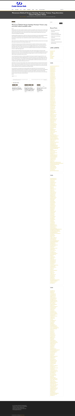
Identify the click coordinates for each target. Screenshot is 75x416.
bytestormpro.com (53, 123)
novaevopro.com (52, 89)
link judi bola (19, 405)
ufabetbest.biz (52, 214)
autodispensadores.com (53, 154)
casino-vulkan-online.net (53, 379)
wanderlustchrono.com (53, 124)
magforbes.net (52, 317)
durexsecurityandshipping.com (54, 240)
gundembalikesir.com (53, 185)
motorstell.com (52, 310)
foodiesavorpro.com (53, 116)
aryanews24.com (52, 235)
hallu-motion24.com (53, 374)
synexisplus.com (52, 73)
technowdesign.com (53, 239)
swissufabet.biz (52, 204)
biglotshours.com (52, 195)
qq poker (14, 406)
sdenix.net (51, 319)
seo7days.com (52, 347)
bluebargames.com (53, 299)
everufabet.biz (52, 221)
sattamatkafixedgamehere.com (55, 147)
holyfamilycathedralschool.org (54, 164)
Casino (24, 9)
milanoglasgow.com (53, 372)
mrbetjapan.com (52, 344)
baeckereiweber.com (53, 178)
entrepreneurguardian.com (54, 148)
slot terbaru (15, 405)
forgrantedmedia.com (53, 304)
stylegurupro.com (52, 111)
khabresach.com (52, 391)
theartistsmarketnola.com (54, 367)
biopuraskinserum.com (53, 360)
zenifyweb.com (52, 132)
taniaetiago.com (52, 276)
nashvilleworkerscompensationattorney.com (56, 163)
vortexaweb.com (52, 86)
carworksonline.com (53, 307)
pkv (13, 405)
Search (61, 9)
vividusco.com (52, 80)
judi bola (28, 91)
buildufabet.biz (52, 223)
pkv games (15, 90)
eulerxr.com (52, 128)
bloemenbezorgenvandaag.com (55, 349)
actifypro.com (52, 97)
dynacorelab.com (52, 77)
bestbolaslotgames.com (53, 146)
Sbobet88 (28, 9)
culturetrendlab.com (53, 125)
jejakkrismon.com (52, 337)
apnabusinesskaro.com (53, 394)
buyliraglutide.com (53, 196)
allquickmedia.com (53, 340)
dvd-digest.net (52, 366)
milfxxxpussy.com (52, 266)
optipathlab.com (52, 70)
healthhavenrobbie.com (53, 136)
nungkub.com (52, 273)
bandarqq (51, 54)
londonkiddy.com (52, 165)
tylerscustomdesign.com (53, 306)
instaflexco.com (52, 99)
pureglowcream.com (53, 348)
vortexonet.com (52, 74)
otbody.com (52, 329)
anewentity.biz (52, 345)
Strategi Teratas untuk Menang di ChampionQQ (55, 37)
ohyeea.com (52, 271)
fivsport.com (52, 258)
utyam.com (52, 269)
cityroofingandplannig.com (54, 241)
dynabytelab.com (52, 71)
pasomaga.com (52, 278)
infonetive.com (52, 358)
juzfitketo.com (52, 277)
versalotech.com (52, 106)
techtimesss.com (52, 308)
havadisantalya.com (53, 182)
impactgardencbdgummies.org (54, 279)
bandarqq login (24, 405)
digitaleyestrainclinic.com (54, 382)
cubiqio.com (52, 113)
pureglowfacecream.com (54, 342)
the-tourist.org (52, 321)
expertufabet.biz (52, 201)
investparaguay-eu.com (53, 248)
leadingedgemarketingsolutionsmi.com (56, 229)
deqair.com (52, 255)
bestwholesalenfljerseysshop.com (55, 231)
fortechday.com (52, 169)
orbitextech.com (52, 130)
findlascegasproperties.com (54, 135)
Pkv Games (16, 9)
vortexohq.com (52, 117)
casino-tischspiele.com (53, 328)
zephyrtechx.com (52, 94)
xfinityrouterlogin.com (53, 385)
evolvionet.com (52, 72)
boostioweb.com (52, 68)
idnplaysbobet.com (53, 144)
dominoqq (51, 53)
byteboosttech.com (53, 192)
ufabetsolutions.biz (53, 211)
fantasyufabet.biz (52, 202)
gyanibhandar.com (53, 198)
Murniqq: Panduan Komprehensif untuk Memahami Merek (56, 43)
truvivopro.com (52, 79)
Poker (33, 9)
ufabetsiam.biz (52, 203)
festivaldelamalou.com (53, 300)
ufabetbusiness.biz (53, 205)
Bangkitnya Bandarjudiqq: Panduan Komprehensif (55, 40)
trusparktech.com (52, 90)
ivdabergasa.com (52, 242)
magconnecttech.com (53, 131)
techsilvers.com (52, 256)
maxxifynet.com (52, 75)
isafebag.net (52, 323)
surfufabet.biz (52, 213)
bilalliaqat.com (52, 153)
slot (18, 90)
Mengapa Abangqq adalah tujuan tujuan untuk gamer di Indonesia (39, 79)
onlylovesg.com (52, 141)
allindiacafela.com (53, 377)
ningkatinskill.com (52, 257)
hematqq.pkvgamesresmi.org (17, 409)
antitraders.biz (52, 234)
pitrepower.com (52, 380)
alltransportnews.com (53, 224)
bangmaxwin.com (52, 357)
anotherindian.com (53, 274)
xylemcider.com (52, 275)
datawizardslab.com (53, 112)
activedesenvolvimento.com (54, 142)
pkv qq (51, 55)
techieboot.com (52, 184)
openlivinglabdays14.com (53, 232)
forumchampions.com (53, 298)
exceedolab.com (52, 108)
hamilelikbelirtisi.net (53, 105)
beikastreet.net (52, 291)
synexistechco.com (53, 78)
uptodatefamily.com (53, 267)
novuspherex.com (52, 88)
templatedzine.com (53, 259)
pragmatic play (22, 407)
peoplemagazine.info (53, 179)
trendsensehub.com (53, 126)
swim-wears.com (52, 303)
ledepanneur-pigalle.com (54, 365)
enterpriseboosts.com (53, 325)
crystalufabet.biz (52, 219)
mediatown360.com (53, 381)
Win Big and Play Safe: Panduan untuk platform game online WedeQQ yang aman (20, 79)
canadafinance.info (53, 362)
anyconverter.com (53, 335)
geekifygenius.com (53, 129)
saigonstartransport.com (54, 356)
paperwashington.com (53, 150)
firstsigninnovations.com (53, 301)
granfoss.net (52, 376)
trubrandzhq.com (52, 91)
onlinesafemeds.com (53, 197)
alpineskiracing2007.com (53, 378)
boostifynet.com (52, 92)
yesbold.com (52, 187)
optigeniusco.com (52, 87)
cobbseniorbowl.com (53, 238)
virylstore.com (52, 309)
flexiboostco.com (52, 67)
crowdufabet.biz (52, 222)
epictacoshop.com (53, 359)
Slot (21, 9)
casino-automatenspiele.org (54, 327)
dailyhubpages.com (53, 143)
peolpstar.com (52, 305)
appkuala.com (52, 346)
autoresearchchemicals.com (54, 393)
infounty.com (52, 247)
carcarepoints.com (53, 252)
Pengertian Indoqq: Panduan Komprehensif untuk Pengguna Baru (29, 89)
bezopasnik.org (52, 354)
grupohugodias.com (53, 254)
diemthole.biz (52, 338)
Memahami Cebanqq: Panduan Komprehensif (55, 31)
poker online (24, 408)
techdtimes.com (52, 183)
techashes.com (52, 180)
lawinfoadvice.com (53, 260)
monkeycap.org (52, 318)
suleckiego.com (52, 395)
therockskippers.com (53, 375)
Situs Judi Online (41, 9)
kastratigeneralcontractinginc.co (55, 230)
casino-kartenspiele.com (53, 326)
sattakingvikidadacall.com (54, 145)
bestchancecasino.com (53, 152)
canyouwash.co (52, 181)
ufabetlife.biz (52, 210)
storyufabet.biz (52, 217)
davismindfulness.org (53, 167)
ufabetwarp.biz (52, 199)
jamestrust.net (52, 330)
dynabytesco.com (53, 110)
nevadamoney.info (53, 363)
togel (37, 9)
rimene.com (52, 364)
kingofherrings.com (53, 343)
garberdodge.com (53, 302)
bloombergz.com (52, 324)
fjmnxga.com (52, 355)
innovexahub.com (52, 76)
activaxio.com (52, 109)
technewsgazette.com (53, 341)
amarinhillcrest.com (53, 320)
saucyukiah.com (52, 290)
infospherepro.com (53, 115)
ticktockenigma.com (53, 127)
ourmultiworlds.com (53, 293)
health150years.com (53, 311)
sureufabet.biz (52, 215)
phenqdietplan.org (53, 261)
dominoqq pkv (52, 56)
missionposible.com (53, 383)
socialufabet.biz (52, 212)
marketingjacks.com (53, 386)
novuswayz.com (52, 96)
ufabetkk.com (52, 339)
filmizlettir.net (52, 292)
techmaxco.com (52, 107)
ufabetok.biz (52, 220)
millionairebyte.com (53, 168)
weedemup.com (52, 151)
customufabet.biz (52, 216)
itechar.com (52, 186)
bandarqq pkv (25, 406)
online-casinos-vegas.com (54, 384)
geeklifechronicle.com (53, 114)
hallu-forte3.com (52, 373)
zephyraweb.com (52, 85)
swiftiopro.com (52, 104)
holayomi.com (52, 161)
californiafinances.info (53, 361)
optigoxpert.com (52, 95)
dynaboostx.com (52, 98)
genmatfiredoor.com (53, 134)
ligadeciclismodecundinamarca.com (55, 162)
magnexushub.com (53, 193)
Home (12, 9)
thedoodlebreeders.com (53, 253)
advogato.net (52, 322)
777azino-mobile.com (53, 237)
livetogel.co (52, 133)
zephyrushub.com (52, 69)
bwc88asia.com (52, 249)
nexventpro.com (52, 93)
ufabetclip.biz (52, 200)
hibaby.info (51, 149)
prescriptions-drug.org (53, 312)
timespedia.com (52, 336)
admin (18, 23)
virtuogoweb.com (52, 194)
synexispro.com (52, 160)
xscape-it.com (52, 236)
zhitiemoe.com (52, 272)
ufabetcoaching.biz (53, 166)
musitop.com (52, 268)
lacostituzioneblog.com (53, 270)
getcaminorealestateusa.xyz (54, 170)
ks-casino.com (52, 251)
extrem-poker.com (53, 250)
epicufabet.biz (52, 218)
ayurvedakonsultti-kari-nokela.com (55, 233)
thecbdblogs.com (52, 392)
